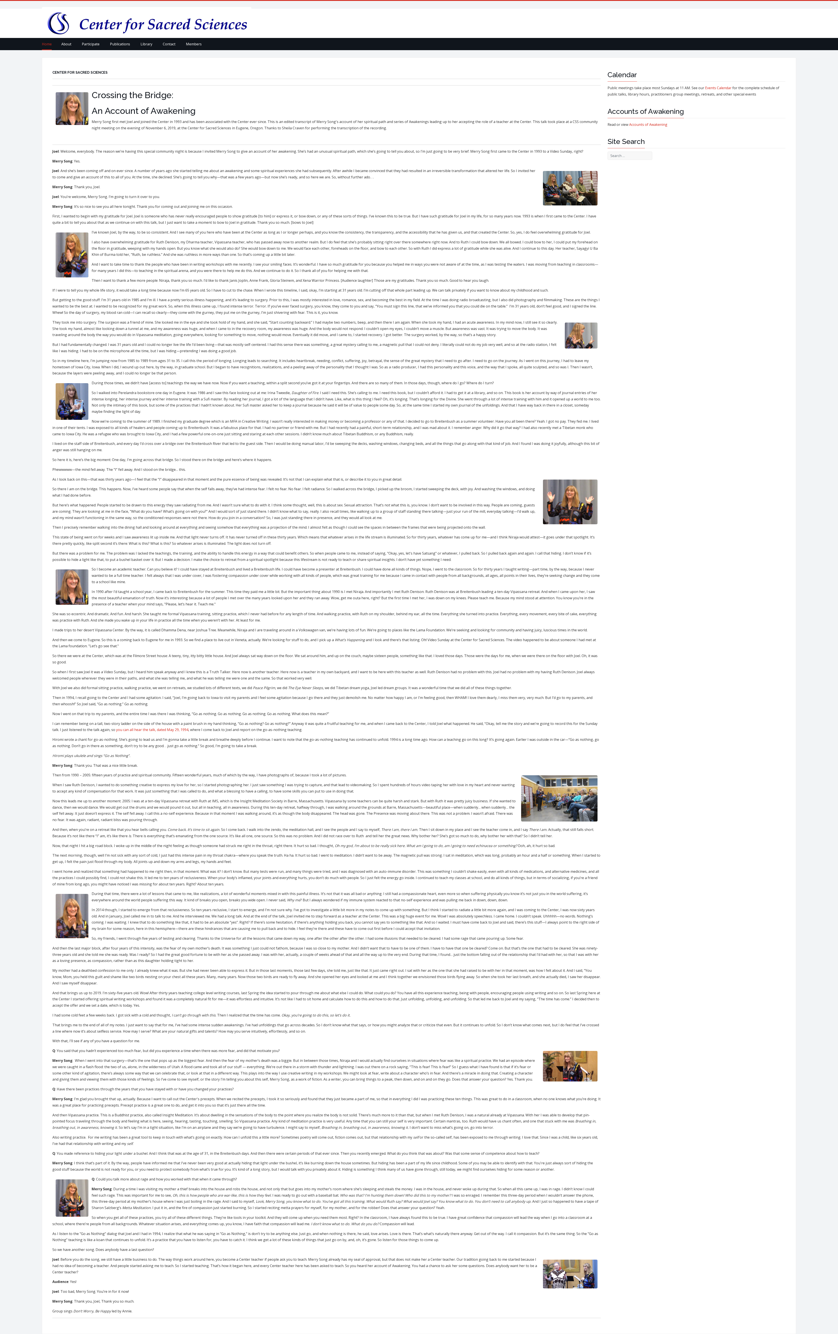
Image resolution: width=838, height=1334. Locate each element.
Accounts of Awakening (648, 124)
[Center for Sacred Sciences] (146, 23)
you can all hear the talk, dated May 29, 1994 (152, 729)
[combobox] (630, 156)
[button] (69, 44)
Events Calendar (718, 87)
